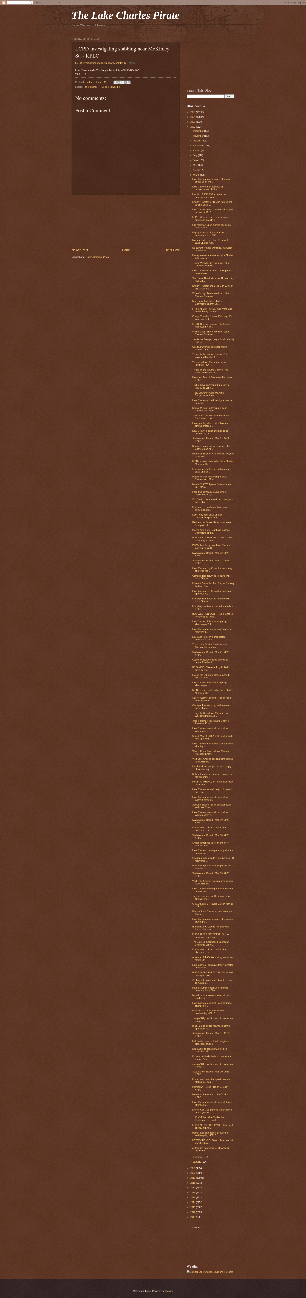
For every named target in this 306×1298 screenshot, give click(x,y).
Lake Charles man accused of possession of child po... (207, 188)
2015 (193, 1197)
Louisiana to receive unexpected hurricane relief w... (208, 638)
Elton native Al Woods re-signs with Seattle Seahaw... (210, 928)
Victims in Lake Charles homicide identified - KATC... (209, 363)
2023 (193, 122)
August (197, 150)
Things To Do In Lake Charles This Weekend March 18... (210, 714)
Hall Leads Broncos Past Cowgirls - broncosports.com (210, 1042)
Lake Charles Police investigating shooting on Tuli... (209, 622)
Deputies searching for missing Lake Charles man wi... (211, 447)
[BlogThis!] (118, 82)
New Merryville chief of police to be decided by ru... (210, 432)
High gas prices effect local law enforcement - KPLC (208, 234)
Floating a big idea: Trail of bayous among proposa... (210, 424)
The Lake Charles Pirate (126, 15)
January (197, 1161)
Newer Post (80, 250)
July (195, 155)
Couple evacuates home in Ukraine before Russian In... (210, 661)
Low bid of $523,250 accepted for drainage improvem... (209, 195)
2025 (193, 112)
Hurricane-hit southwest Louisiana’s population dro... (210, 508)
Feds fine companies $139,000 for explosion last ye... (209, 493)
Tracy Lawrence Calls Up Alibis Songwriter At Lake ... (208, 394)
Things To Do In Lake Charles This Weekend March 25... (210, 355)
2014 (193, 1202)
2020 (193, 1173)
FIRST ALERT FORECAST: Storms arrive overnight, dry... (210, 935)
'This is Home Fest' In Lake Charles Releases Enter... (210, 722)
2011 (193, 1217)
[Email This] (115, 82)
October (197, 140)
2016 (193, 1192)
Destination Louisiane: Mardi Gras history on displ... (209, 829)
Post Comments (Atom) (98, 257)
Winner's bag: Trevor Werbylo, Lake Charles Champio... (210, 294)
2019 (193, 1178)
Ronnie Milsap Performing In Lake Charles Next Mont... (209, 409)
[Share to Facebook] (125, 82)
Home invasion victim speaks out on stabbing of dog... (211, 1080)
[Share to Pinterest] (129, 82)
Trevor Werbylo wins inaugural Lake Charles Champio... (210, 264)
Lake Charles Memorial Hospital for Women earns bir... (210, 729)
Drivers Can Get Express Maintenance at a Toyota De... (212, 1111)
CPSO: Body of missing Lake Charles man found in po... (211, 325)
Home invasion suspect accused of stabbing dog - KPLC (210, 1134)
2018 (193, 1183)
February (198, 1157)
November (198, 136)
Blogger (169, 1291)
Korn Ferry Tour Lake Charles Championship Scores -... (207, 516)
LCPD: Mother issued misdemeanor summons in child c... (210, 218)
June (196, 160)
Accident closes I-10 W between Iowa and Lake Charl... (211, 806)
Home (126, 250)
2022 (193, 127)
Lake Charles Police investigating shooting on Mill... (209, 684)
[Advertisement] (125, 221)
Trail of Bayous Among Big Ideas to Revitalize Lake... (210, 386)
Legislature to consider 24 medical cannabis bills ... (209, 1050)
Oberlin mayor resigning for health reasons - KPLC (209, 348)
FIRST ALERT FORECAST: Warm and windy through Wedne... (212, 310)
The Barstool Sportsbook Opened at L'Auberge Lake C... (210, 943)
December (198, 131)
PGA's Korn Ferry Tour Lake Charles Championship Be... (211, 531)
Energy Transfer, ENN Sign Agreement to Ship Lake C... (212, 203)
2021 (193, 1168)
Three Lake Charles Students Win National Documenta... (209, 645)
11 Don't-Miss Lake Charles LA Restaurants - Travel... (208, 1118)
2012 (193, 1212)
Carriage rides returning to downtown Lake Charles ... (211, 470)
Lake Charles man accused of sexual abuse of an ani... (211, 180)
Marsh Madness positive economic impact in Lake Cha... (210, 989)
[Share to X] (122, 82)
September (199, 145)
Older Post (172, 250)
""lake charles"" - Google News (99, 87)
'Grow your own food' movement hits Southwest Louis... (210, 417)
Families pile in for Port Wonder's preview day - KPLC (209, 1012)
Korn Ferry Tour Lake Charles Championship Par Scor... (207, 302)
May (195, 165)
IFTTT (82, 73)
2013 (193, 1207)
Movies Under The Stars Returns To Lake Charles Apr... (210, 241)
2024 (193, 117)
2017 (193, 1187)
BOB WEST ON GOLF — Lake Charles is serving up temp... (212, 539)
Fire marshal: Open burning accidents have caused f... (211, 226)
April (195, 170)
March (196, 175)
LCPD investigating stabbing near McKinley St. (101, 63)
